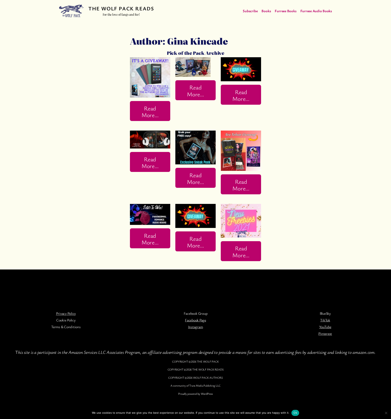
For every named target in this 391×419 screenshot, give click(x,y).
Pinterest (325, 333)
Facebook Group (196, 313)
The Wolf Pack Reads (121, 8)
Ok (295, 412)
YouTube (325, 326)
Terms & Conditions (66, 326)
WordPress (207, 394)
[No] (386, 413)
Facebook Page (195, 320)
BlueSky (325, 313)
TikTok (325, 320)
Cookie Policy (66, 320)
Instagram (195, 326)
